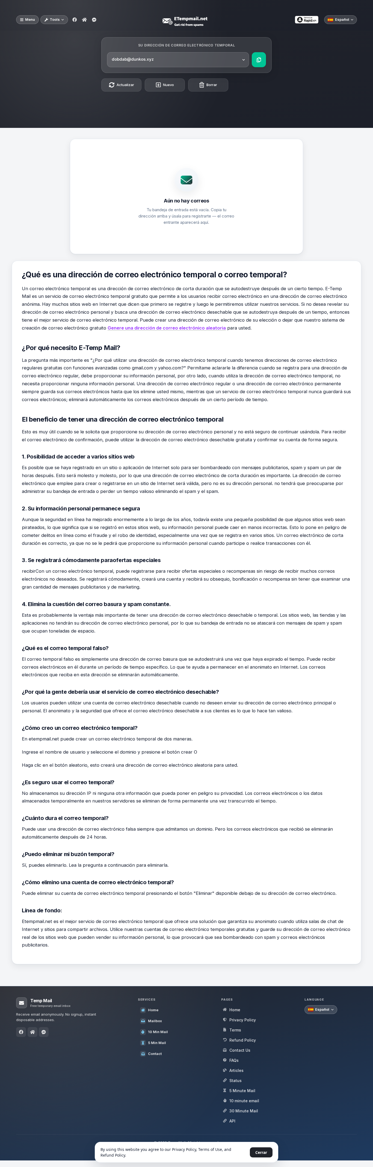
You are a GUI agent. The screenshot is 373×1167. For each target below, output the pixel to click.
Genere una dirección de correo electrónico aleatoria (167, 328)
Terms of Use (210, 1149)
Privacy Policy (184, 1149)
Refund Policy (112, 1155)
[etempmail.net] (84, 20)
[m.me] (94, 20)
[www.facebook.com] (74, 20)
